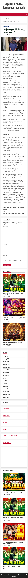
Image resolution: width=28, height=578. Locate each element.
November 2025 (6, 367)
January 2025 (6, 392)
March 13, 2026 (7, 296)
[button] (2, 14)
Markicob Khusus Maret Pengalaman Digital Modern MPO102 (14, 482)
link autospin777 (7, 442)
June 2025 (5, 381)
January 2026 (6, 361)
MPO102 (5, 489)
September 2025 (7, 372)
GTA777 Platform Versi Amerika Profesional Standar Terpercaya (14, 531)
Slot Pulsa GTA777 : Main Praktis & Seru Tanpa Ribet (14, 556)
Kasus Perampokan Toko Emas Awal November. (13, 212)
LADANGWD (6, 409)
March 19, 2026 (7, 520)
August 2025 (6, 375)
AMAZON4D (6, 429)
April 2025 (5, 386)
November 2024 (6, 394)
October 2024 (6, 397)
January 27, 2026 (7, 345)
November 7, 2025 (6, 34)
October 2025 (6, 370)
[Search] (26, 14)
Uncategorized (5, 26)
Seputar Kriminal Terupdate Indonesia (14, 5)
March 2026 (5, 356)
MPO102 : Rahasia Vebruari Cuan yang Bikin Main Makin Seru (14, 307)
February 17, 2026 (7, 321)
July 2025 (5, 378)
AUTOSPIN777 (6, 415)
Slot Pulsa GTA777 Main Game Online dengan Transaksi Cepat (14, 507)
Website (5, 255)
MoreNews (21, 575)
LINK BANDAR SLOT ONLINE (10, 436)
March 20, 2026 (7, 496)
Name (5, 244)
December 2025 (6, 364)
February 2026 (6, 359)
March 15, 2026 (7, 570)
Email (4, 250)
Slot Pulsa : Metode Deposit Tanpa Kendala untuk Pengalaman (14, 332)
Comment (6, 226)
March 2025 (5, 389)
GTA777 (5, 514)
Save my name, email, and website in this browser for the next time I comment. (14, 261)
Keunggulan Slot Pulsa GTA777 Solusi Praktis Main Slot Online (14, 283)
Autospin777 (6, 422)
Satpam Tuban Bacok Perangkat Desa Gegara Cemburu (13, 207)
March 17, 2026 (7, 545)
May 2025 (5, 383)
